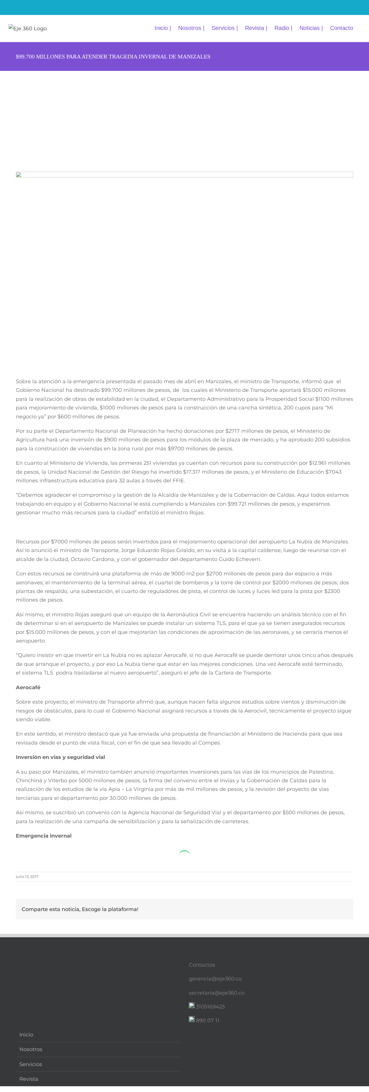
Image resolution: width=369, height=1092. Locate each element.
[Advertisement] (184, 114)
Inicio (26, 1034)
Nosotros (30, 1049)
